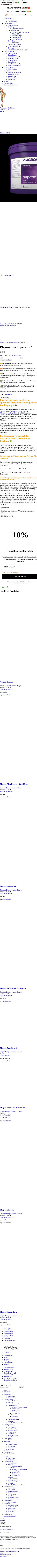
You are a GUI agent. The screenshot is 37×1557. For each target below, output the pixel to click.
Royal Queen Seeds (14, 64)
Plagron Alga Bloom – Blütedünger (14, 784)
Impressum (7, 1354)
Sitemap (6, 1364)
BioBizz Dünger (17, 36)
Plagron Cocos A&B (8, 886)
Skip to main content (18, 1)
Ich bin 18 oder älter (5, 1551)
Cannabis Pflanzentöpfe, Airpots (18, 50)
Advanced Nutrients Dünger (21, 32)
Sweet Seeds (12, 62)
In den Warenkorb (6, 360)
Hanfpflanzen (8, 1330)
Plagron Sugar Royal (8, 1312)
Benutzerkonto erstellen (6, 1529)
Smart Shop (7, 1337)
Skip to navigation (6, 1)
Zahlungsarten (8, 1361)
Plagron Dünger (17, 39)
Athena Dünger (17, 34)
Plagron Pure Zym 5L (9, 1048)
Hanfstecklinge (12, 21)
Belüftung (11, 27)
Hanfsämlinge (12, 20)
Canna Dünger (16, 37)
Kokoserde (15, 43)
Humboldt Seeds (13, 58)
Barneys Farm (12, 53)
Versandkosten (17, 355)
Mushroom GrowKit (14, 72)
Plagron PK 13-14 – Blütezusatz (13, 988)
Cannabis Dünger (13, 30)
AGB (5, 1357)
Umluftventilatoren (18, 28)
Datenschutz (8, 1355)
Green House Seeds (14, 57)
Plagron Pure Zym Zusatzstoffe (12, 1108)
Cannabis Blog (8, 1362)
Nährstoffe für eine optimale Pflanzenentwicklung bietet (14, 412)
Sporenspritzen (12, 78)
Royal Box (11, 79)
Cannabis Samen (9, 1368)
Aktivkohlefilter (13, 25)
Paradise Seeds (12, 60)
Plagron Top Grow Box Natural (10, 342)
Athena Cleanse (6, 682)
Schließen (2, 1520)
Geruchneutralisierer (14, 46)
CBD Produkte (12, 69)
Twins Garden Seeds (14, 65)
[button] (5, 1055)
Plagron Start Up (5, 324)
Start (1, 307)
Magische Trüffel (13, 74)
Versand (6, 1359)
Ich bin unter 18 (15, 1551)
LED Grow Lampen (14, 44)
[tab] (8, 394)
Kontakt (6, 1352)
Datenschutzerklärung (20, 584)
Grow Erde (11, 41)
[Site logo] (10, 106)
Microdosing (12, 76)
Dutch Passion (12, 55)
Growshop (7, 1328)
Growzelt (11, 48)
